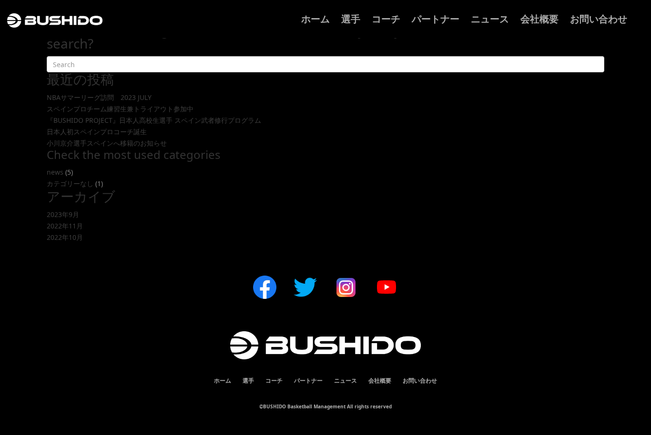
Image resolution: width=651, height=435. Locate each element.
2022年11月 (65, 225)
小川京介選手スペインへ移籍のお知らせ (107, 143)
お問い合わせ (598, 18)
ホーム (315, 18)
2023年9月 (63, 214)
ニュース (490, 18)
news (55, 172)
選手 (350, 18)
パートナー (435, 18)
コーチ (386, 18)
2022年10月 (65, 237)
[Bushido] (54, 25)
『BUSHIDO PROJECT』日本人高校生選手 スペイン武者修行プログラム (154, 120)
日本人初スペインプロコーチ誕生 (97, 131)
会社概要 (539, 18)
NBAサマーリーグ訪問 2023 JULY (99, 97)
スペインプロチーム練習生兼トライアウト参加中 (120, 108)
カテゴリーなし (70, 183)
